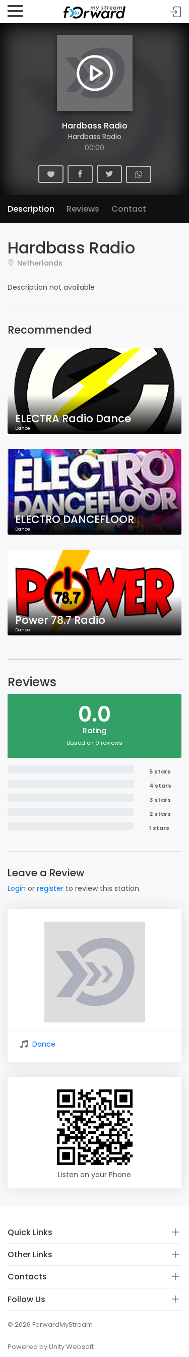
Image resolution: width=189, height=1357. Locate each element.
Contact (128, 209)
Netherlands (39, 263)
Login (17, 888)
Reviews (83, 209)
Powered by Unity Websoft (51, 1346)
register (50, 888)
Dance (43, 1044)
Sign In (175, 12)
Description (31, 209)
